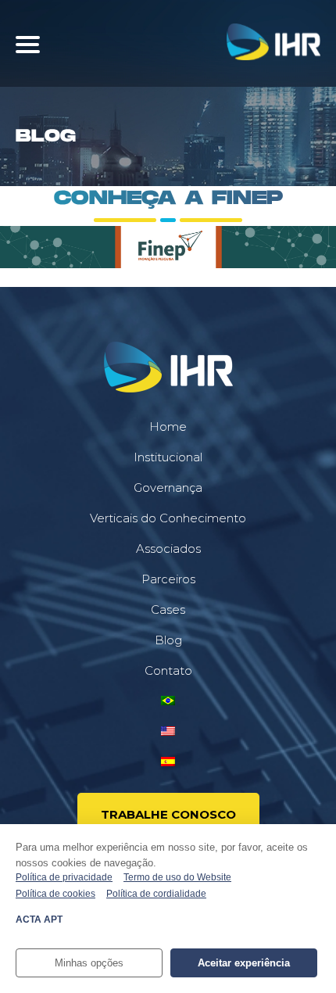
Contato (168, 670)
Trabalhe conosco (168, 814)
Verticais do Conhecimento (168, 518)
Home (168, 426)
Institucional (168, 457)
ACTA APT (39, 919)
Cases (168, 609)
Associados (168, 548)
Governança (168, 487)
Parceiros (168, 579)
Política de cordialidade (156, 893)
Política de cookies (55, 893)
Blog (168, 640)
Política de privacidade (64, 877)
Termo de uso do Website (177, 877)
